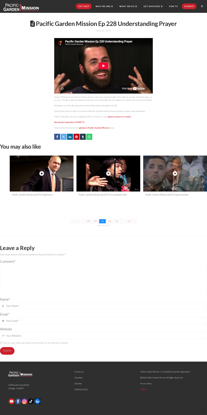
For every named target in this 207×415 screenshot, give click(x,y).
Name (5, 299)
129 (95, 221)
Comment (8, 261)
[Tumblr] (83, 137)
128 (88, 221)
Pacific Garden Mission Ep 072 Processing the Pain (103, 194)
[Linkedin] (70, 137)
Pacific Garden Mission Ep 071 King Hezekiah (166, 194)
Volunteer (78, 377)
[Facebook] (57, 137)
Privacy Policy (146, 383)
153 (129, 221)
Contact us (79, 371)
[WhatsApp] (89, 137)
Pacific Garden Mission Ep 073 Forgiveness (32, 194)
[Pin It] (76, 137)
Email (4, 314)
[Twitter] (64, 137)
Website (6, 329)
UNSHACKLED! (81, 389)
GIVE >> (144, 389)
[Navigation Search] (202, 6)
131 (109, 221)
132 (116, 221)
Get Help (78, 383)
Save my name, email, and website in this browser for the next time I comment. (36, 343)
